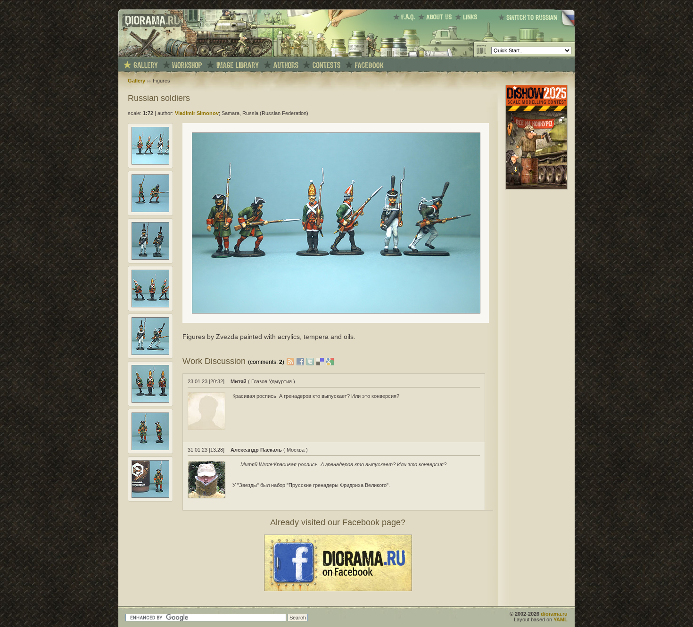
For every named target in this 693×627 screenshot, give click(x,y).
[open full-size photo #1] (150, 162)
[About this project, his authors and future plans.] (436, 17)
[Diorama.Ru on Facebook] (369, 65)
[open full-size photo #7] (150, 448)
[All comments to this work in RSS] (290, 361)
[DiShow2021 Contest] (536, 187)
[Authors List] (286, 65)
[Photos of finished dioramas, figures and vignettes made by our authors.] (145, 65)
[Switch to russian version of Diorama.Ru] (536, 26)
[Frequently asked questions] (405, 17)
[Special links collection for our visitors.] (467, 17)
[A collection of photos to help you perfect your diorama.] (237, 65)
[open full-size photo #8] (150, 496)
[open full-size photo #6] (150, 401)
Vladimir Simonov (197, 113)
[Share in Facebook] (301, 361)
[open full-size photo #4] (150, 305)
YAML (560, 619)
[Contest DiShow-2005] (326, 65)
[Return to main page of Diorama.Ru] (150, 55)
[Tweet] (311, 361)
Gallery (136, 80)
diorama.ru (554, 614)
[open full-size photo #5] (150, 353)
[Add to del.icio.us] (321, 361)
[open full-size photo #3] (150, 258)
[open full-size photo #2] (150, 210)
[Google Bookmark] (330, 361)
